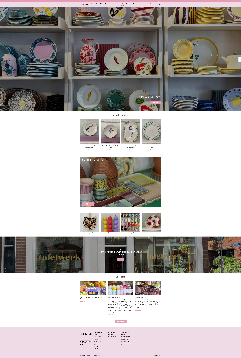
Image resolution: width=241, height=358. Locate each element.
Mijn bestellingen (112, 336)
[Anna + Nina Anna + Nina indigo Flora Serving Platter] (130, 131)
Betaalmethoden (125, 341)
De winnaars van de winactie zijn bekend (91, 298)
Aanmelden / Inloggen (156, 1)
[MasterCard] (157, 355)
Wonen (95, 343)
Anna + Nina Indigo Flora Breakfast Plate (90, 146)
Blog (122, 5)
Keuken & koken (97, 341)
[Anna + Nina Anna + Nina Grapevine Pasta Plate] (110, 131)
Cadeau (140, 3)
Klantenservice (124, 344)
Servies (95, 338)
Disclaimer (123, 338)
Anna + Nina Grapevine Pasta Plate (110, 146)
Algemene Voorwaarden (126, 336)
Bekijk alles (120, 321)
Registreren (110, 334)
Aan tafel (96, 339)
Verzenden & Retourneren (127, 343)
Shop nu (155, 102)
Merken (96, 346)
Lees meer (83, 301)
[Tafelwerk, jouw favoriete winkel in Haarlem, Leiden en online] (84, 5)
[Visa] (159, 355)
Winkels (152, 3)
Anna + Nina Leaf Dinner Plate (151, 146)
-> (120, 259)
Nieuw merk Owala (114, 297)
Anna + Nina (151, 233)
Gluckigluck (130, 233)
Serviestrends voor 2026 (143, 297)
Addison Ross (110, 233)
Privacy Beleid (124, 339)
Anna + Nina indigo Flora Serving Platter (131, 146)
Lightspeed (99, 355)
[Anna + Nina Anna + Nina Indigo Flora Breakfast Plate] (89, 131)
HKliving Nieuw (104, 3)
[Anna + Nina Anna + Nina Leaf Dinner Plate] (151, 131)
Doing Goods (89, 233)
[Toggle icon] (157, 5)
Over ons (123, 334)
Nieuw (97, 3)
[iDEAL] (155, 355)
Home (92, 3)
